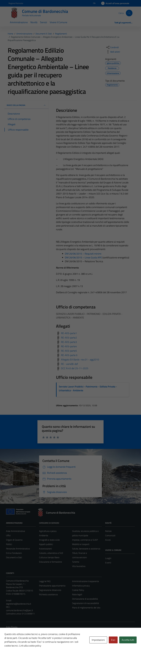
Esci (113, 640)
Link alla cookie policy (30, 645)
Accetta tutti (128, 640)
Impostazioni (98, 640)
